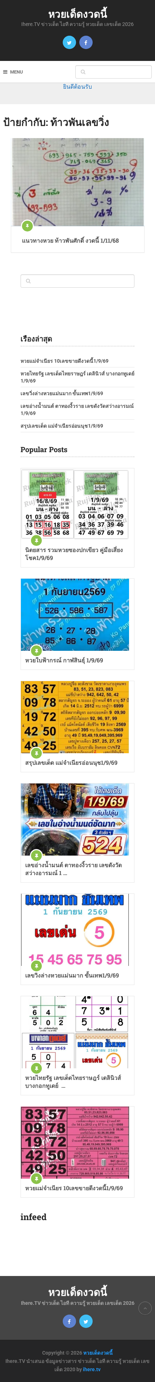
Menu (16, 72)
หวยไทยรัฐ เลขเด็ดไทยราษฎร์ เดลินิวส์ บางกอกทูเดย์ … (73, 1081)
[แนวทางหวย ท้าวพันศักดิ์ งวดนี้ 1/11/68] (78, 182)
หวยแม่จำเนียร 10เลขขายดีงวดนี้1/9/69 (64, 361)
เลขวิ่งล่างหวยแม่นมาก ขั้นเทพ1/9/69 (62, 393)
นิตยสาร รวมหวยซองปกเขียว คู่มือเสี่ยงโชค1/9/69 (74, 553)
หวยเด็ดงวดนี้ (77, 14)
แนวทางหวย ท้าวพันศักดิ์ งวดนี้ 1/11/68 (70, 240)
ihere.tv (92, 1369)
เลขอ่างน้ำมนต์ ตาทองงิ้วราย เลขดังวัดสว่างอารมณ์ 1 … (73, 869)
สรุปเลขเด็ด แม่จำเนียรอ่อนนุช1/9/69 (62, 426)
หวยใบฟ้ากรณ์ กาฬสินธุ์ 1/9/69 (64, 660)
